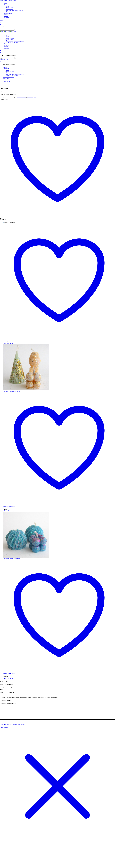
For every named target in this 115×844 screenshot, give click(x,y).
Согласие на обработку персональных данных (12, 724)
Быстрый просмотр (15, 223)
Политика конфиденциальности (8, 721)
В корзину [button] (6, 223)
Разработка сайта (4, 727)
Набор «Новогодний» (9, 338)
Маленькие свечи (21, 97)
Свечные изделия (31, 97)
